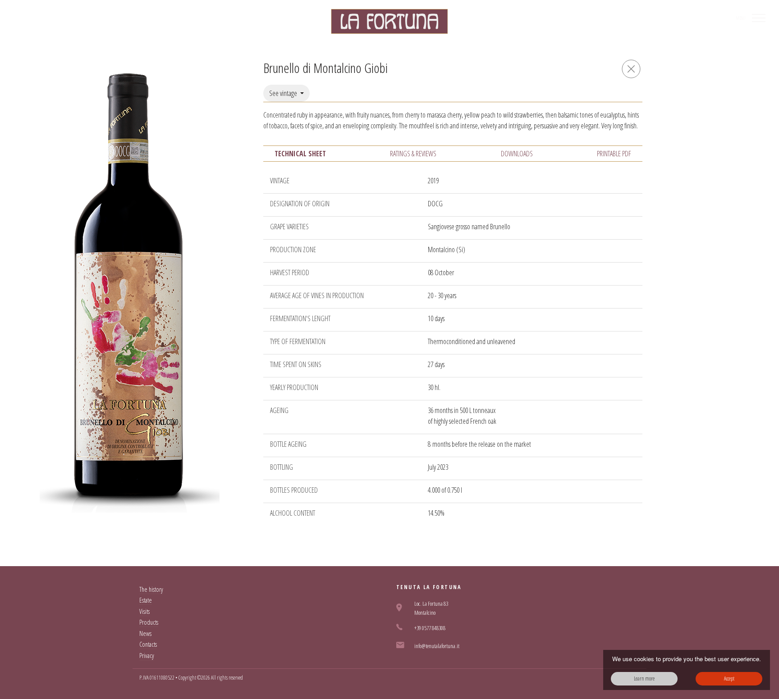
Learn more (644, 678)
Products (148, 622)
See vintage (283, 93)
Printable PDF (614, 154)
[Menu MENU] (758, 18)
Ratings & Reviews (413, 154)
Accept (729, 678)
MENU (740, 18)
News (145, 633)
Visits (144, 611)
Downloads (517, 154)
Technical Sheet (300, 154)
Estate (145, 600)
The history (151, 589)
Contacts (148, 644)
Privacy (146, 655)
